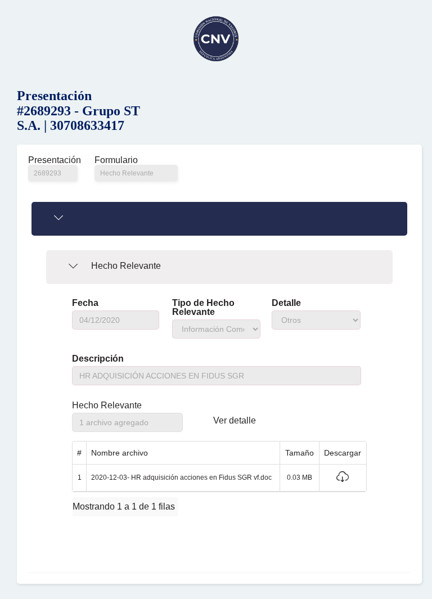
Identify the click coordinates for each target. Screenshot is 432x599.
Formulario (116, 160)
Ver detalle (234, 420)
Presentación (53, 160)
